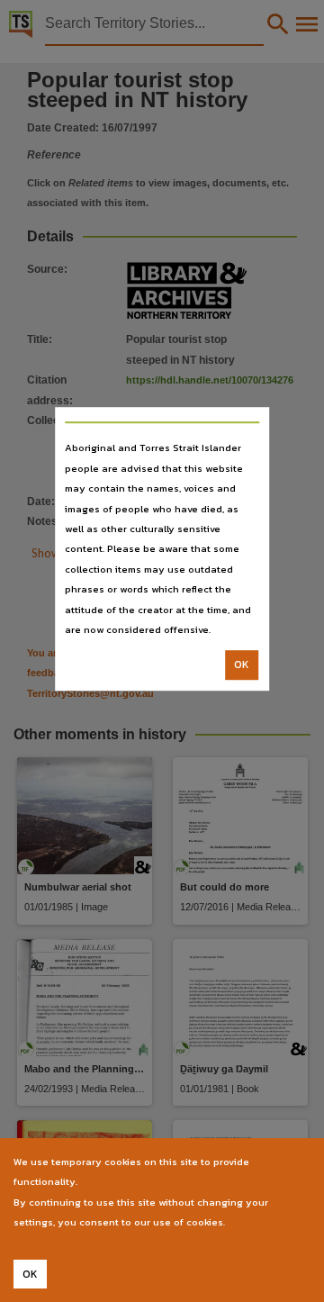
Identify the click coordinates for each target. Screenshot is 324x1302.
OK (241, 665)
